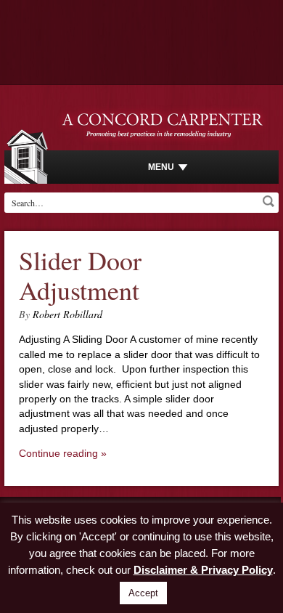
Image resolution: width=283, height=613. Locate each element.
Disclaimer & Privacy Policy (203, 570)
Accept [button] (143, 593)
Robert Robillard (67, 314)
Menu (161, 167)
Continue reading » (63, 453)
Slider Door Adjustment (80, 275)
